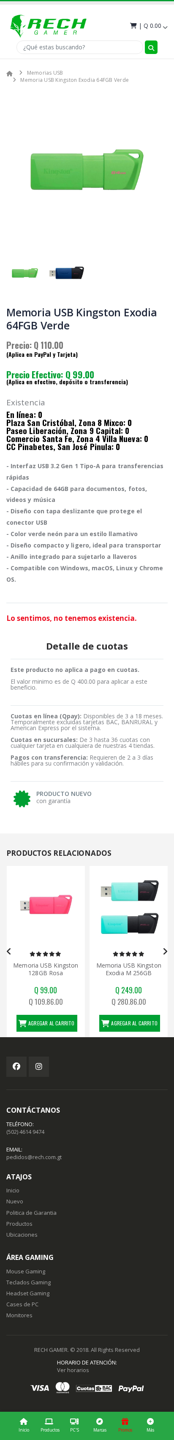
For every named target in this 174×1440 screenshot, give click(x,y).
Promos (125, 1430)
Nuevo (14, 1201)
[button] (148, 25)
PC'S (74, 1430)
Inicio (24, 1430)
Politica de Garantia (31, 1212)
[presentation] (19, 169)
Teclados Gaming (28, 1282)
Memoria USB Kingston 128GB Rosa (45, 969)
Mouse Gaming (25, 1271)
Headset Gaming (27, 1293)
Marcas (99, 1430)
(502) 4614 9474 (25, 1131)
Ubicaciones (22, 1234)
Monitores (19, 1315)
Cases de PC (22, 1304)
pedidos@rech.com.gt (34, 1157)
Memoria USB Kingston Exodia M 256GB (128, 969)
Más (150, 1430)
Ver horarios (73, 1370)
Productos (50, 1430)
